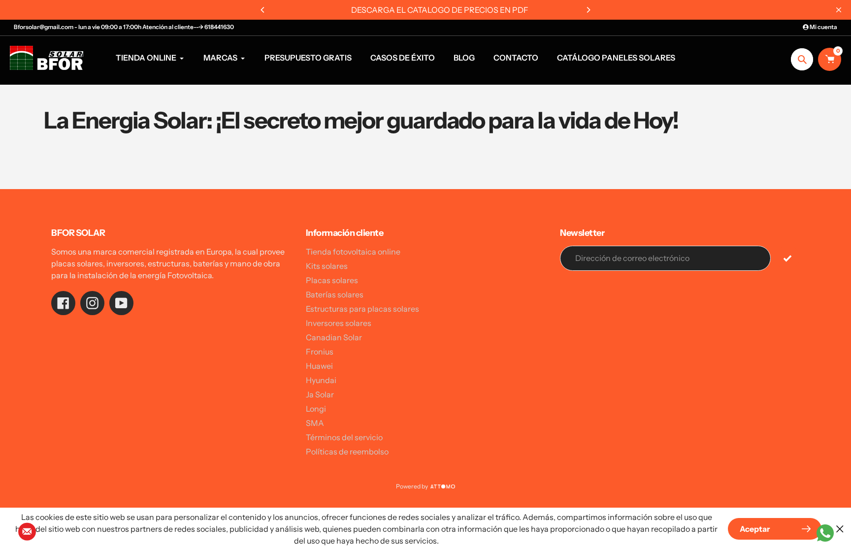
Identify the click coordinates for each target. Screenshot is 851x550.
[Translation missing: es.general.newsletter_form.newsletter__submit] (788, 258)
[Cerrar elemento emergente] (840, 529)
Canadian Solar (334, 337)
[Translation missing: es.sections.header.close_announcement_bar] (839, 10)
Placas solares (332, 280)
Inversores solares (338, 323)
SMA (315, 423)
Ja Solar (320, 394)
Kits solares (327, 266)
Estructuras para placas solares (362, 309)
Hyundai (321, 380)
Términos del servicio (344, 437)
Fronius (319, 351)
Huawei (319, 366)
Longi (316, 409)
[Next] (588, 10)
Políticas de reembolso (347, 451)
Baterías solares (334, 294)
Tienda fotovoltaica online (353, 252)
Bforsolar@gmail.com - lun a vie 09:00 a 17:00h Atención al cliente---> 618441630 (124, 27)
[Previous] (263, 10)
